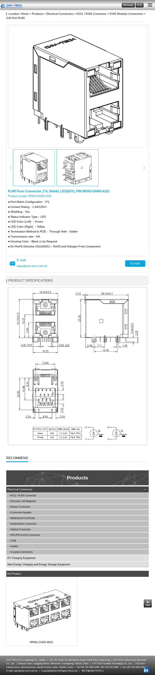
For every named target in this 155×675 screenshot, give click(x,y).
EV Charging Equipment (21, 557)
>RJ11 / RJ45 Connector (22, 495)
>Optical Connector (20, 529)
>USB (12, 540)
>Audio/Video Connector (23, 523)
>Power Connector (19, 506)
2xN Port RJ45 (15, 18)
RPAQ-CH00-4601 (41, 642)
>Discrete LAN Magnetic (22, 501)
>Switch (13, 546)
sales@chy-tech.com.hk (32, 266)
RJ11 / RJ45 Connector (91, 13)
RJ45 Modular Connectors (126, 13)
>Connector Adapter (20, 512)
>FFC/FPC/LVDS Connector (24, 535)
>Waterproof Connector (22, 518)
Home (25, 13)
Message (128, 5)
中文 (139, 5)
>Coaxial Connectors (21, 552)
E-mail (135, 263)
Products (37, 13)
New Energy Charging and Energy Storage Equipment (38, 564)
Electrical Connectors (59, 13)
